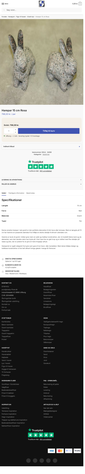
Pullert (4, 339)
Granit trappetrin (8, 333)
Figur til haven (21, 17)
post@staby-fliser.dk (9, 290)
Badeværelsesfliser (9, 390)
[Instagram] (35, 460)
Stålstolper (47, 342)
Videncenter (48, 417)
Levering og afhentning (12, 180)
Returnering (47, 396)
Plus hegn (47, 336)
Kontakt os (6, 304)
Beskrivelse (30, 193)
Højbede (5, 357)
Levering (46, 390)
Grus (45, 357)
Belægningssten (49, 290)
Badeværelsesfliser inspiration (13, 423)
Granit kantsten (7, 328)
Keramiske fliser (49, 295)
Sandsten (47, 298)
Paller (45, 387)
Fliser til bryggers (8, 396)
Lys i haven (6, 363)
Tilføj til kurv (49, 131)
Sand (45, 354)
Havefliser (47, 287)
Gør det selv (48, 408)
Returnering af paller (51, 384)
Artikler (46, 414)
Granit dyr (30, 17)
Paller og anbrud (9, 184)
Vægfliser (5, 387)
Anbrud (46, 393)
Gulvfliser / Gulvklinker (10, 384)
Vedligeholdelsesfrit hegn (53, 322)
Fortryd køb (6, 310)
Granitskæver (48, 351)
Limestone (47, 301)
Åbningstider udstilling (10, 301)
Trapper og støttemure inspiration (14, 420)
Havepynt (11, 17)
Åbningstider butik (9, 298)
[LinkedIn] (48, 460)
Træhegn (46, 328)
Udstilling (5, 408)
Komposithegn (49, 325)
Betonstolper (48, 339)
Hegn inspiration (8, 417)
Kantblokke (6, 322)
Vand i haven (7, 360)
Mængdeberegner (50, 411)
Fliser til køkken (8, 393)
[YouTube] (55, 460)
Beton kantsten (7, 325)
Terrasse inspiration (9, 411)
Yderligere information (16, 193)
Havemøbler (6, 354)
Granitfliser (47, 292)
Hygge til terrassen (9, 369)
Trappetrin (5, 330)
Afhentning (47, 399)
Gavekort (46, 363)
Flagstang (5, 375)
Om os (4, 307)
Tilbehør (46, 333)
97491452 (5, 287)
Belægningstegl (49, 304)
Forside (4, 17)
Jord (45, 360)
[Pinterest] (42, 460)
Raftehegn (47, 330)
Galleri (4, 193)
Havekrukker (6, 351)
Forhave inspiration (9, 414)
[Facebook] (28, 460)
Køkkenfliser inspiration (11, 426)
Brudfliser (47, 307)
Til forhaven (6, 372)
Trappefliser (6, 336)
